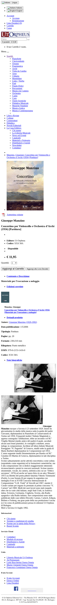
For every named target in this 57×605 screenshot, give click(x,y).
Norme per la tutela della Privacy (21, 523)
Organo (15, 63)
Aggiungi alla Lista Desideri (37, 269)
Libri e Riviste (13, 115)
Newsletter (17, 145)
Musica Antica (18, 108)
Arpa (14, 73)
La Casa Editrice (14, 128)
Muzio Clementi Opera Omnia (20, 565)
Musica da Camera (20, 91)
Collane (10, 118)
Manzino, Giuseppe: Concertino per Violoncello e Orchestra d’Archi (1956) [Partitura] (28, 156)
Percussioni (17, 88)
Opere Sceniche (19, 101)
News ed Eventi (19, 135)
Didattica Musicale (20, 103)
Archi (14, 68)
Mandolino (17, 78)
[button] (32, 590)
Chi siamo (16, 130)
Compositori (12, 120)
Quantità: (5, 263)
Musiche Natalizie (20, 106)
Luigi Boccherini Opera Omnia (20, 562)
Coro (14, 98)
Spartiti (10, 56)
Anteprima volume (15, 214)
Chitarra (15, 76)
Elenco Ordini (13, 580)
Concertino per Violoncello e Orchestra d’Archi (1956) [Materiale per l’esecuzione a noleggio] (27, 311)
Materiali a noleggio (15, 547)
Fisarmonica (17, 66)
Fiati (14, 83)
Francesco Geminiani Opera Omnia (22, 567)
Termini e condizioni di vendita (20, 521)
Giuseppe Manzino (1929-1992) (23, 322)
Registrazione (18, 21)
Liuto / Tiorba (18, 81)
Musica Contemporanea (22, 110)
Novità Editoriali (14, 125)
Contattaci (16, 148)
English (19, 11)
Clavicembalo (18, 61)
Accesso (16, 18)
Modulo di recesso (15, 539)
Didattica (11, 123)
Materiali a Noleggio (21, 140)
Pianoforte (16, 58)
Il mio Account (13, 578)
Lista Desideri (13, 583)
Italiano (19, 8)
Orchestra (16, 93)
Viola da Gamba (19, 71)
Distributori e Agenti (21, 143)
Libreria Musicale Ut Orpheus (20, 557)
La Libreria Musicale (21, 133)
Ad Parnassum (13, 560)
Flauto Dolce (18, 86)
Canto (14, 96)
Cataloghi (16, 138)
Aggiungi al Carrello (13, 268)
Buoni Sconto (13, 526)
